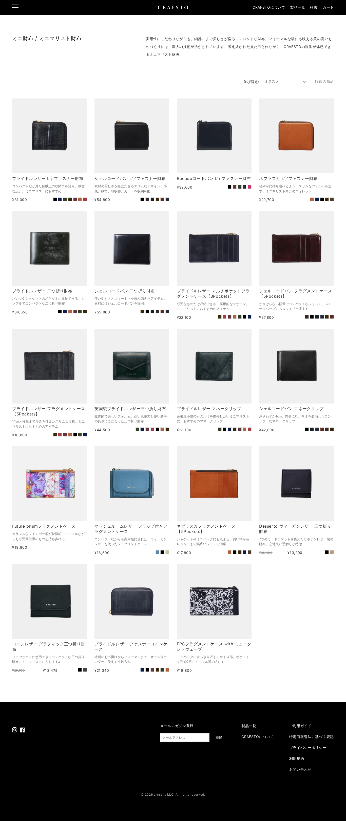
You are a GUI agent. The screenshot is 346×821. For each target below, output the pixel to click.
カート (328, 7)
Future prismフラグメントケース (44, 526)
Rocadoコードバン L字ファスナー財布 (214, 178)
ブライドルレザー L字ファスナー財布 (47, 178)
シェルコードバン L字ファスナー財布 (130, 178)
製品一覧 (297, 7)
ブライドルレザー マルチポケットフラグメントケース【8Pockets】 (213, 293)
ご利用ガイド (300, 726)
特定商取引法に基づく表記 (311, 736)
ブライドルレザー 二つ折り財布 (42, 290)
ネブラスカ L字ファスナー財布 (288, 178)
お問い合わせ (300, 769)
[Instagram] (14, 729)
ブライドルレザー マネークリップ (209, 408)
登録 (219, 737)
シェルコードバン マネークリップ (291, 408)
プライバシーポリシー (307, 747)
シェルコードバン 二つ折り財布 (124, 290)
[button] (313, 7)
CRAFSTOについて (269, 7)
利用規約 (296, 758)
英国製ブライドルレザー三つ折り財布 (130, 408)
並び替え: (251, 81)
